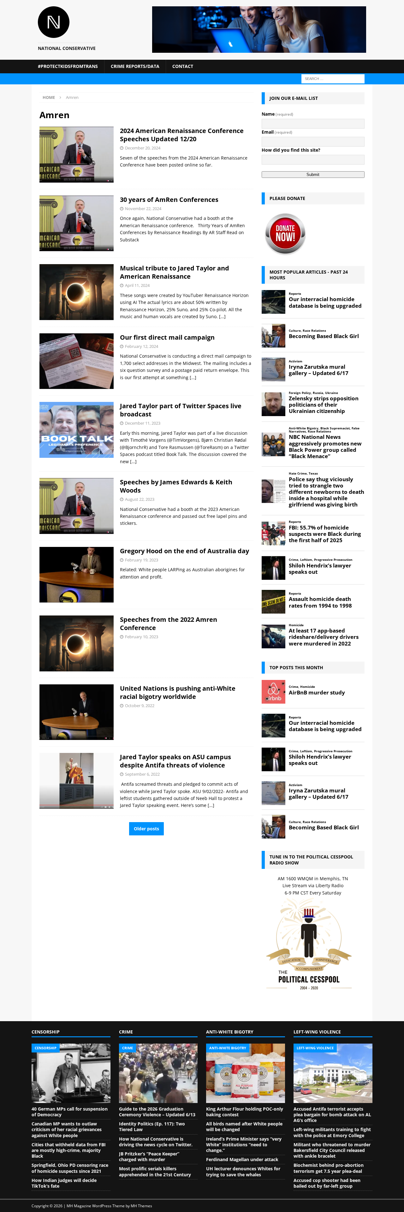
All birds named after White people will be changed (244, 1126)
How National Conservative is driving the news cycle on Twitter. (156, 1142)
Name (277, 114)
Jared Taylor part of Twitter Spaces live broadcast (180, 410)
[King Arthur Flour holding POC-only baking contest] (245, 1073)
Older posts (146, 829)
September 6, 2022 (142, 774)
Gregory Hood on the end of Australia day (184, 551)
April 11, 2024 (137, 285)
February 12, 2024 (141, 346)
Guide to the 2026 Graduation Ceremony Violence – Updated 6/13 (157, 1112)
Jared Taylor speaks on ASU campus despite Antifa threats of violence (175, 761)
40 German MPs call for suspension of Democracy (70, 1112)
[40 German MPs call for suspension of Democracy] (71, 1073)
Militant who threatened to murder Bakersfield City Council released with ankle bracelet (332, 1150)
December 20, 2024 (142, 148)
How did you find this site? (291, 150)
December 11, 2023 (142, 423)
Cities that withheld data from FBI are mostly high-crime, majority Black (69, 1150)
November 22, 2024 (143, 208)
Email (277, 132)
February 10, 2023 (141, 636)
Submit (312, 174)
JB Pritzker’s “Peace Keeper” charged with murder (149, 1156)
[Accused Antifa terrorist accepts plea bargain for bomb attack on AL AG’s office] (333, 1073)
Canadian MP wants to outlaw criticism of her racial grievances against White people (67, 1129)
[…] (222, 316)
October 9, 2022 (139, 705)
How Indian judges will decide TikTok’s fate (64, 1183)
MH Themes (141, 1206)
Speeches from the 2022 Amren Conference (168, 623)
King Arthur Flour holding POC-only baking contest (244, 1112)
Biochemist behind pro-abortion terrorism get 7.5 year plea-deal (329, 1168)
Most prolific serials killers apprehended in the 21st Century (155, 1171)
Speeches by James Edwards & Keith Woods (176, 486)
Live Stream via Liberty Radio (312, 885)
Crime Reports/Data (135, 66)
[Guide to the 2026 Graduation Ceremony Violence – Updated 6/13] (158, 1073)
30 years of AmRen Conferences (169, 199)
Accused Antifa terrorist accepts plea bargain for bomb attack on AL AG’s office (332, 1114)
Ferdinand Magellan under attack (242, 1159)
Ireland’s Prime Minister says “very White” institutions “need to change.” (244, 1144)
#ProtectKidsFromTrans (68, 66)
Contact (182, 66)
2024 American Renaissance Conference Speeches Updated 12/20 (182, 134)
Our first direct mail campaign (167, 337)
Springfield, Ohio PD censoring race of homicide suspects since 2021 (70, 1168)
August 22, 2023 (139, 499)
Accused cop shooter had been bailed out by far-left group (327, 1183)
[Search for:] (333, 78)
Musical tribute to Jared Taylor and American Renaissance (174, 272)
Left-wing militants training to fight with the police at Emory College (332, 1132)
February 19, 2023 (141, 560)
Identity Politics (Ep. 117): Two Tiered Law (152, 1126)
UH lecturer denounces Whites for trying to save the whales (243, 1171)
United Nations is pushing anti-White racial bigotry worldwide (177, 692)
